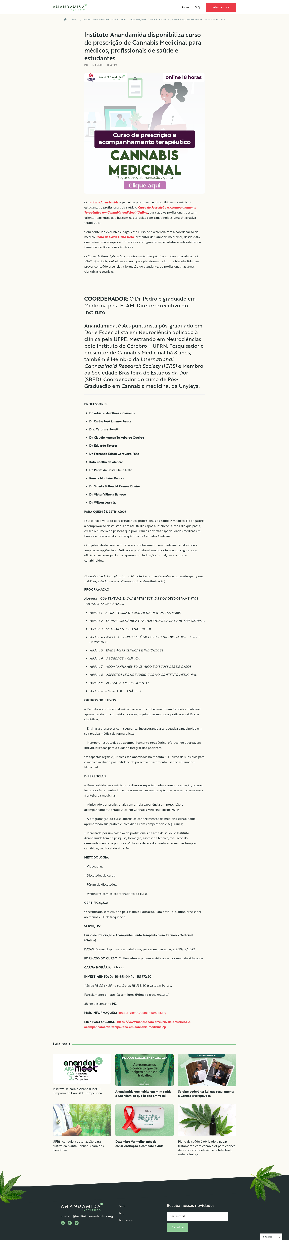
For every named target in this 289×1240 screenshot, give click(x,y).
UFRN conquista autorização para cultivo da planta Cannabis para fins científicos (78, 1145)
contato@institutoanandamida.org (142, 1012)
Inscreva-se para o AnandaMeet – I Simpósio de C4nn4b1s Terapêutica (77, 1091)
